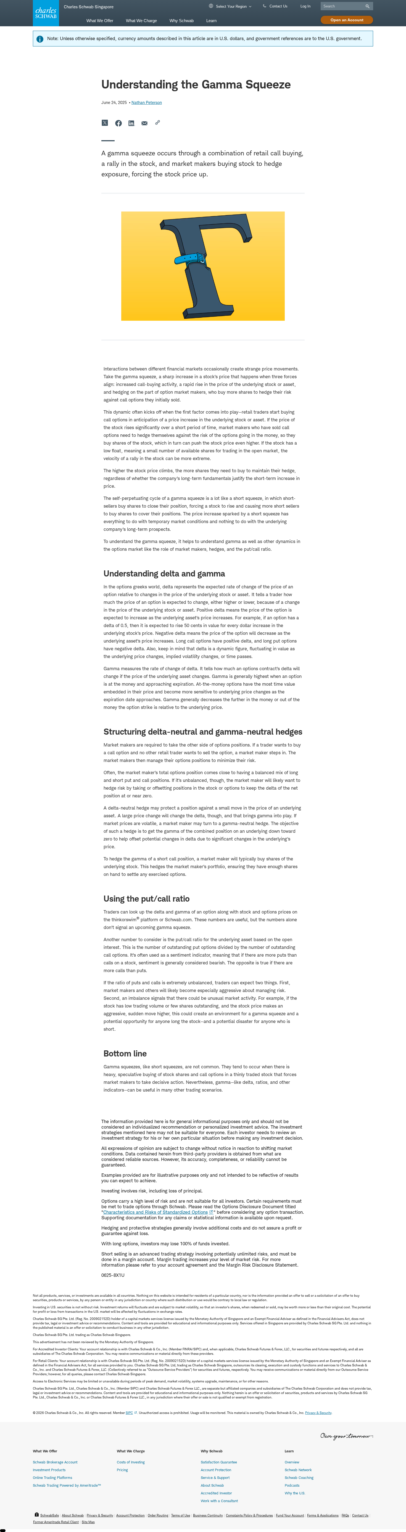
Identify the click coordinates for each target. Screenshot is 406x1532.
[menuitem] (100, 20)
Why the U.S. (295, 1493)
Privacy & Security (100, 1515)
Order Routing (158, 1515)
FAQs (345, 1515)
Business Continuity (208, 1515)
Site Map (88, 1522)
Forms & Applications (323, 1515)
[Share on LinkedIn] (132, 123)
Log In (305, 6)
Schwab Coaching (299, 1477)
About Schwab (212, 1485)
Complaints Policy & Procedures (249, 1515)
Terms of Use (180, 1515)
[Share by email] (145, 123)
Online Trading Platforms (52, 1477)
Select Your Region (231, 6)
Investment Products (49, 1470)
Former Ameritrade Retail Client (56, 1522)
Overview (292, 1462)
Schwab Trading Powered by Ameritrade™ (67, 1485)
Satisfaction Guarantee (219, 1462)
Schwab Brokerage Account (55, 1462)
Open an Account (347, 20)
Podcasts (292, 1485)
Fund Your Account (290, 1515)
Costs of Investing (131, 1462)
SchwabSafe (49, 1515)
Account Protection (216, 1470)
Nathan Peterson (146, 102)
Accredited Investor (216, 1493)
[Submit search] (367, 6)
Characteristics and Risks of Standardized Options (155, 1212)
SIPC (129, 1413)
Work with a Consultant (219, 1501)
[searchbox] (347, 6)
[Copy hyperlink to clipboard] (158, 123)
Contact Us (278, 6)
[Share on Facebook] (118, 123)
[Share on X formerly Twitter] (105, 123)
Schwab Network (298, 1470)
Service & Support (215, 1477)
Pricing (122, 1470)
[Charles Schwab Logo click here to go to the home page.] (45, 13)
